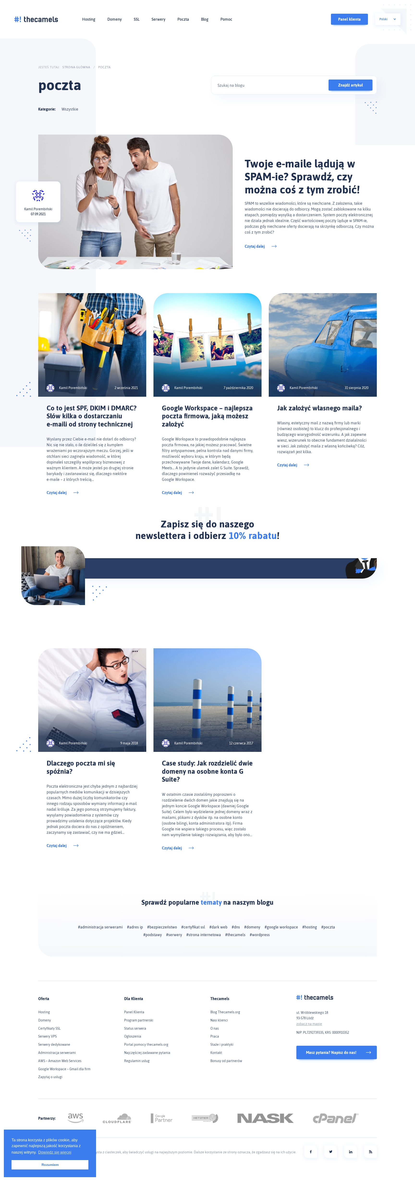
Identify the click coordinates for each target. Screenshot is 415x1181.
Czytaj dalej (255, 246)
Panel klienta (349, 19)
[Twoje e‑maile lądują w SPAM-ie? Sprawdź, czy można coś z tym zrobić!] (135, 202)
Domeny (114, 19)
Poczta (183, 19)
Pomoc (226, 19)
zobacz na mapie (309, 1024)
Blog (204, 19)
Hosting (88, 19)
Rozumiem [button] (50, 1165)
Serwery (158, 19)
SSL (137, 19)
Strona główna (76, 67)
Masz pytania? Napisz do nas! (331, 1052)
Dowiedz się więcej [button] (54, 1152)
